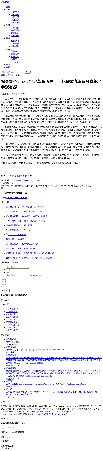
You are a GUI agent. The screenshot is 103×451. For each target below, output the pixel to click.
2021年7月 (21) (12, 327)
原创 (25, 176)
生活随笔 (15, 30)
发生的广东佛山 (13, 342)
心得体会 (15, 15)
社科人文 (15, 54)
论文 (8, 49)
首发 (30, 176)
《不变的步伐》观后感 (17, 198)
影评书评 (15, 36)
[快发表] (5, 2)
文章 (8, 9)
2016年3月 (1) (12, 330)
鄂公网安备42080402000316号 (56, 414)
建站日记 (15, 33)
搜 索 (28, 72)
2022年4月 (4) (12, 322)
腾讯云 (21, 414)
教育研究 (15, 59)
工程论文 (15, 51)
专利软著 (15, 43)
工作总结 (15, 12)
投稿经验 (15, 41)
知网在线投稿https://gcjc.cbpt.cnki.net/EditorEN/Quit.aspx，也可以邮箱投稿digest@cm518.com (46, 384)
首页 (8, 7)
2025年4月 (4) (12, 314)
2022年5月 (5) (12, 319)
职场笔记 (15, 28)
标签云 (9, 65)
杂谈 (8, 25)
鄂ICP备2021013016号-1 (36, 414)
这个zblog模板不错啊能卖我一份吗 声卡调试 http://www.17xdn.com (35, 350)
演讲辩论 (15, 20)
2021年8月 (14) (12, 325)
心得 (10, 176)
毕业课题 (15, 62)
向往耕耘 (16, 183)
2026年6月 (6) (12, 312)
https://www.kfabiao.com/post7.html (26, 181)
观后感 (20, 176)
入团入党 (15, 17)
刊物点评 (15, 46)
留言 (8, 67)
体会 (14, 176)
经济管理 (15, 57)
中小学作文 (16, 23)
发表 (8, 38)
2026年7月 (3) (12, 309)
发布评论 (5, 290)
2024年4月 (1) (12, 317)
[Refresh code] (36, 275)
